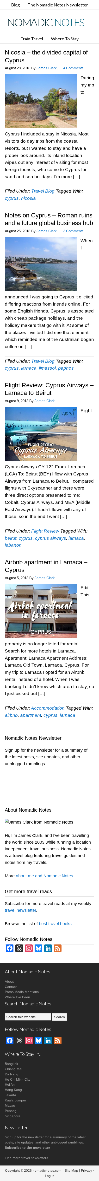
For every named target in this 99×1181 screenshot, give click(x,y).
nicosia (28, 198)
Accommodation (48, 708)
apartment (30, 715)
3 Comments (73, 231)
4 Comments (73, 68)
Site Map (71, 1170)
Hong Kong (13, 1090)
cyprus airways (50, 538)
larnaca (29, 368)
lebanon (13, 545)
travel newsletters (34, 1158)
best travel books (55, 923)
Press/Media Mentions (22, 992)
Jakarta (10, 1095)
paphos (66, 368)
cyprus (12, 198)
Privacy (86, 1170)
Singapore (12, 1116)
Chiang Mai (13, 1069)
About (9, 981)
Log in (49, 1176)
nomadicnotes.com (47, 1170)
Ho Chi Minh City (17, 1079)
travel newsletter (20, 910)
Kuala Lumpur (15, 1100)
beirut (10, 538)
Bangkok (11, 1064)
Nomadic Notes (49, 22)
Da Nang (11, 1074)
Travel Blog (43, 191)
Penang (11, 1111)
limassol (47, 368)
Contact (11, 987)
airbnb (11, 715)
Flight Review (45, 531)
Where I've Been (17, 997)
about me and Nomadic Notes (44, 876)
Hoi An (10, 1084)
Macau (10, 1105)
